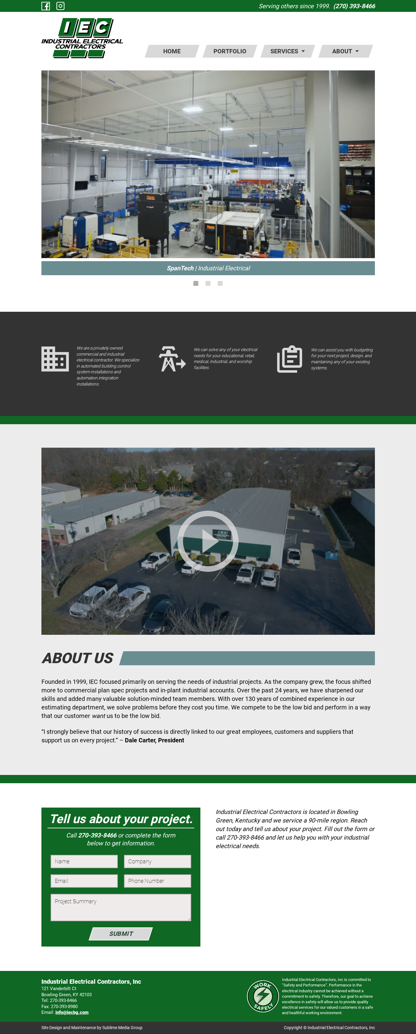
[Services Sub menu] (303, 51)
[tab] (195, 283)
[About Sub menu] (357, 51)
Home (172, 51)
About (342, 51)
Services (284, 51)
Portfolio (229, 51)
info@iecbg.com (72, 1012)
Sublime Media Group (122, 1027)
